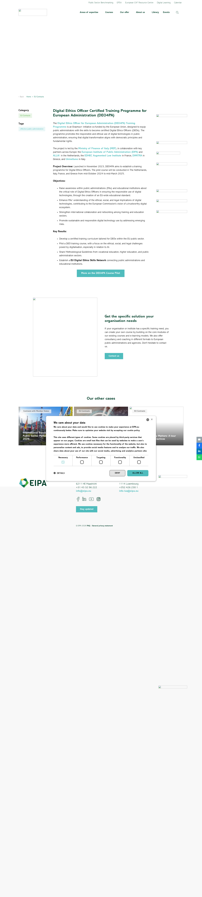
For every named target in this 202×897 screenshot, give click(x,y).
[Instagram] (98, 499)
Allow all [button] (137, 473)
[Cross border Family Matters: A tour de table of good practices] (156, 426)
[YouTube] (91, 499)
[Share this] (199, 445)
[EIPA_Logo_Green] (33, 12)
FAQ (88, 526)
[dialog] (101, 448)
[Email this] (199, 440)
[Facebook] (78, 499)
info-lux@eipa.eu (128, 491)
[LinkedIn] (84, 499)
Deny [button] (117, 473)
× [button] (151, 419)
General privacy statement (102, 526)
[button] (99, 12)
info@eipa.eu (83, 491)
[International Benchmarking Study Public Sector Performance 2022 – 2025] (46, 426)
